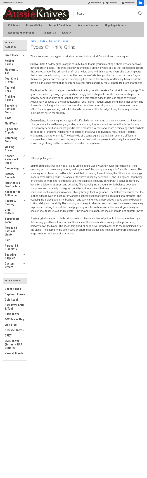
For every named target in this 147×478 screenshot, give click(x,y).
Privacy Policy (34, 25)
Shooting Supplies (10, 256)
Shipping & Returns (116, 25)
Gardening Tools (11, 139)
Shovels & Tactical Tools (11, 109)
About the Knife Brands (21, 32)
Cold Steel (11, 299)
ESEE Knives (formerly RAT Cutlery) (13, 344)
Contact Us (49, 32)
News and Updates (87, 25)
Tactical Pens (10, 89)
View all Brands (14, 353)
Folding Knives (9, 62)
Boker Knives (13, 289)
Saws (8, 118)
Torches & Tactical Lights (11, 231)
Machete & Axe (11, 71)
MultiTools (11, 123)
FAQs (65, 32)
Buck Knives (12, 314)
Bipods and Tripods (11, 130)
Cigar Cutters (9, 211)
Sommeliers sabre (12, 220)
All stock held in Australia (13, 3)
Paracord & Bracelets (11, 247)
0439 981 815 (96, 3)
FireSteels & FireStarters (12, 184)
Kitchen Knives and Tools (11, 159)
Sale (7, 240)
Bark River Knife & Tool (15, 306)
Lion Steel (11, 324)
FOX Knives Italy (14, 319)
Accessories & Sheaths (12, 193)
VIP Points (14, 25)
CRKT (8, 335)
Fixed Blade (12, 55)
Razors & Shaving (10, 202)
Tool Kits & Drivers (11, 80)
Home (33, 41)
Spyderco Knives (15, 294)
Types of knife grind (58, 41)
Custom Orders (9, 265)
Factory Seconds (10, 175)
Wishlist (113, 3)
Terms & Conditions (60, 25)
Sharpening (12, 168)
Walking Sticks (9, 148)
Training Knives (10, 98)
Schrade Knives (14, 330)
